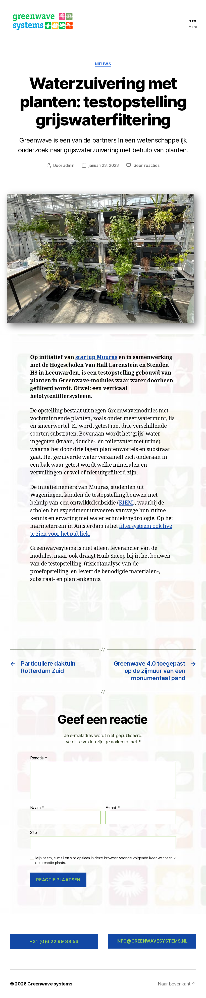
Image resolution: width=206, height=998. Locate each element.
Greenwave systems (49, 983)
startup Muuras (96, 357)
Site (33, 832)
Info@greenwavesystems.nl (152, 941)
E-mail (113, 808)
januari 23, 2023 (104, 165)
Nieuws (103, 64)
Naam (37, 808)
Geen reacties (146, 165)
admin (68, 165)
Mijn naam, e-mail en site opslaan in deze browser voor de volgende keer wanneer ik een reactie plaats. (105, 860)
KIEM (126, 503)
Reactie (38, 758)
